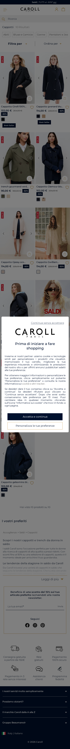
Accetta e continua (35, 417)
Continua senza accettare (47, 323)
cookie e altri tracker (33, 383)
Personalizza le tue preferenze (35, 426)
